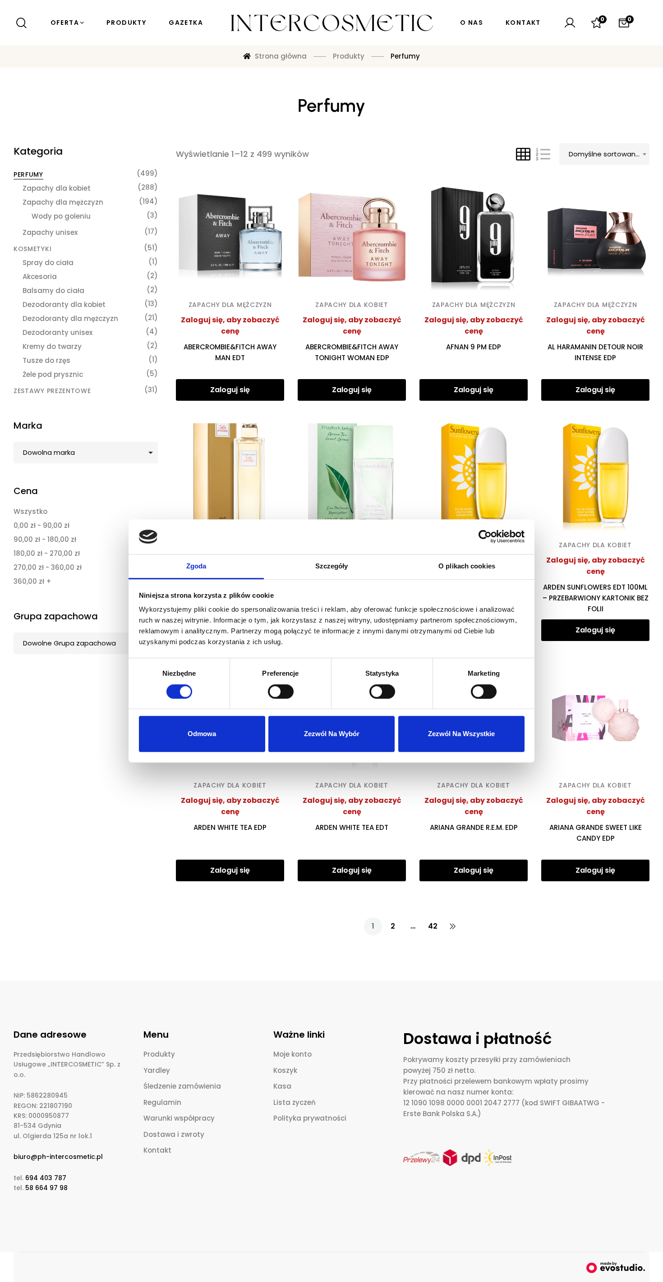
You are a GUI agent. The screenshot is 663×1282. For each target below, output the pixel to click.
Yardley (156, 1070)
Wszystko (30, 511)
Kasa (282, 1086)
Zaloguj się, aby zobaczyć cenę (230, 326)
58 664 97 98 (46, 1187)
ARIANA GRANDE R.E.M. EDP (474, 827)
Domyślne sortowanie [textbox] (605, 154)
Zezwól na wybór (331, 733)
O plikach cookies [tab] (466, 566)
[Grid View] (523, 154)
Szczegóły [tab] (331, 566)
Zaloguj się (230, 390)
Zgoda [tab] (196, 566)
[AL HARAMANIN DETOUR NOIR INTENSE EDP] (595, 237)
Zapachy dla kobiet (351, 304)
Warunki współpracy (179, 1118)
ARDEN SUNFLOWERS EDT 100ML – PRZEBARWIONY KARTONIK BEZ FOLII (596, 598)
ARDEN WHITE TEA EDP (230, 827)
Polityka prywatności (309, 1118)
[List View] (543, 154)
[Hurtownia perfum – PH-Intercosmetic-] (331, 23)
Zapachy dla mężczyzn (230, 304)
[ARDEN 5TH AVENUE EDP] (230, 477)
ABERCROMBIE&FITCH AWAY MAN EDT (230, 352)
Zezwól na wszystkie (461, 733)
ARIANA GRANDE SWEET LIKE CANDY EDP (595, 833)
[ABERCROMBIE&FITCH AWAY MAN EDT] (230, 237)
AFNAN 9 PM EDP (473, 347)
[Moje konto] (569, 23)
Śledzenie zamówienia (182, 1086)
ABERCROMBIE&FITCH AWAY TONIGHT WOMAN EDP (351, 352)
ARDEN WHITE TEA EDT (351, 827)
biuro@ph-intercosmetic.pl (58, 1156)
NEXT (452, 926)
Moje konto (292, 1054)
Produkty (159, 1054)
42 (432, 926)
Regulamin (162, 1102)
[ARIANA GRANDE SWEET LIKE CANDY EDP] (595, 718)
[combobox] (604, 154)
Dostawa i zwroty (173, 1134)
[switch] (281, 691)
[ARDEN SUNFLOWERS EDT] (473, 477)
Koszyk (285, 1070)
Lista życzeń (294, 1102)
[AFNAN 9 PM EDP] (473, 237)
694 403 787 (45, 1177)
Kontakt (157, 1150)
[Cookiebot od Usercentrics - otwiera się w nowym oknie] (485, 537)
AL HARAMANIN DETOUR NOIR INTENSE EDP (595, 352)
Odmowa (202, 733)
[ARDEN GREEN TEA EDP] (352, 477)
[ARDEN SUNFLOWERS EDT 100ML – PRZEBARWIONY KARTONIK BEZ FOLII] (595, 477)
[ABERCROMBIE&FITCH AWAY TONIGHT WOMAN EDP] (352, 237)
